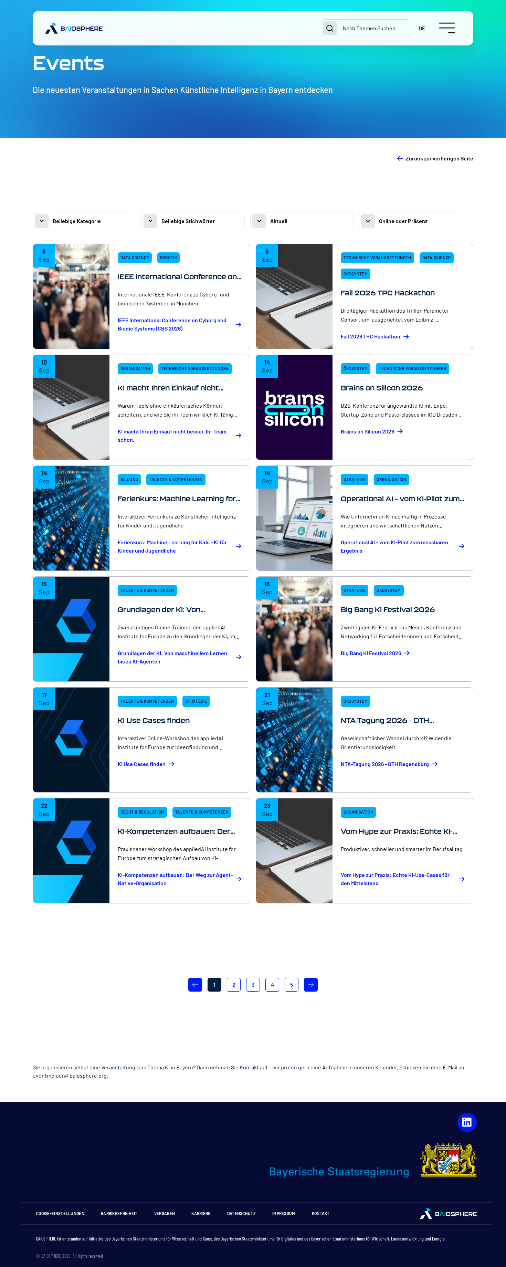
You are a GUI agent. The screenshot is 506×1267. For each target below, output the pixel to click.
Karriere (200, 1213)
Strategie (355, 479)
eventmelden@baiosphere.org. (70, 1075)
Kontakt (321, 1213)
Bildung (129, 479)
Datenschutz (241, 1213)
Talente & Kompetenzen (176, 479)
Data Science (134, 257)
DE (422, 28)
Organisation (135, 368)
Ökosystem (356, 273)
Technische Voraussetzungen (377, 257)
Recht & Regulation (142, 811)
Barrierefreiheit (119, 1213)
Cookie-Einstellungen (60, 1213)
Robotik (168, 257)
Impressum (283, 1213)
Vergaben (164, 1213)
